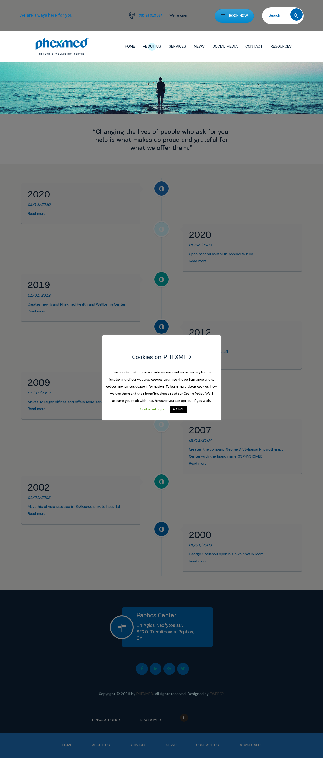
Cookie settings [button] (152, 409)
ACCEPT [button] (178, 409)
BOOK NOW (238, 16)
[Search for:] (283, 16)
